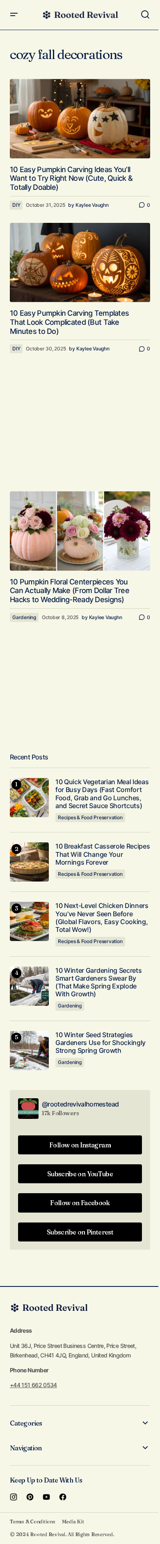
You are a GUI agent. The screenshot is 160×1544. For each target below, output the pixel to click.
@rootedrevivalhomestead (80, 1104)
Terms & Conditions (32, 1521)
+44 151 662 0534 (33, 1384)
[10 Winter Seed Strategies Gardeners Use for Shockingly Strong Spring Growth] (29, 1050)
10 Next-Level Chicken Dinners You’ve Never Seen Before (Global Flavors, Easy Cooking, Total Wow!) (102, 918)
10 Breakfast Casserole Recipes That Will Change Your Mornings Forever (102, 854)
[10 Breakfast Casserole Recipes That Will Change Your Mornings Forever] (29, 862)
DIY (16, 205)
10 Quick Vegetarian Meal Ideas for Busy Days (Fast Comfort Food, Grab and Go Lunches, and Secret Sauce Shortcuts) (102, 794)
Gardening (24, 617)
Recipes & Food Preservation (90, 817)
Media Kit (73, 1521)
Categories (26, 1423)
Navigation (26, 1448)
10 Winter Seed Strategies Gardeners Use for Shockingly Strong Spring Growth (100, 1043)
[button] (14, 15)
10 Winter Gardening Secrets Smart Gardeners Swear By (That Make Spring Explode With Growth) (98, 982)
